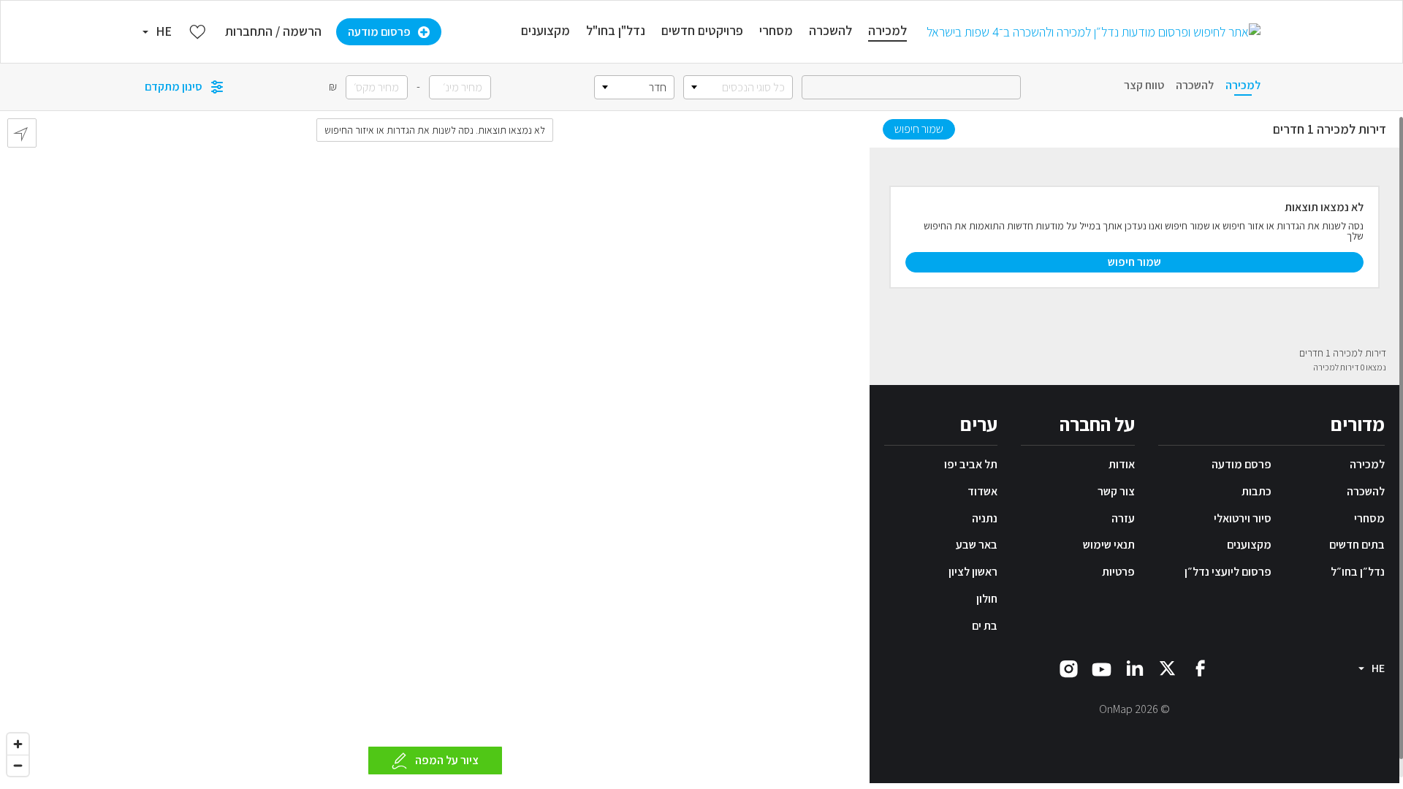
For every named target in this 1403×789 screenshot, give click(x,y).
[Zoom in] (17, 744)
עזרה (1123, 518)
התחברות (249, 31)
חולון (986, 598)
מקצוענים (1249, 544)
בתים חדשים (1357, 544)
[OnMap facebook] (1200, 666)
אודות (1122, 464)
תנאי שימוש (1109, 544)
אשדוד (982, 491)
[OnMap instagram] (1068, 667)
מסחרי (1369, 518)
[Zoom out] (17, 765)
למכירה (1367, 464)
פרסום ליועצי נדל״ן (1228, 571)
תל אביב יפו (970, 464)
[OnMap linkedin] (1134, 666)
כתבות (1256, 491)
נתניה (984, 518)
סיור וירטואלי (1242, 518)
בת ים (984, 625)
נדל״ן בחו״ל (1358, 571)
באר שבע (976, 544)
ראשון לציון (972, 571)
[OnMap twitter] (1167, 666)
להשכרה (1366, 491)
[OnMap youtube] (1101, 668)
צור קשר (1116, 491)
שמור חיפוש (918, 129)
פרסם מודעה (1241, 464)
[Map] (435, 447)
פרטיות (1118, 571)
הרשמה (302, 31)
